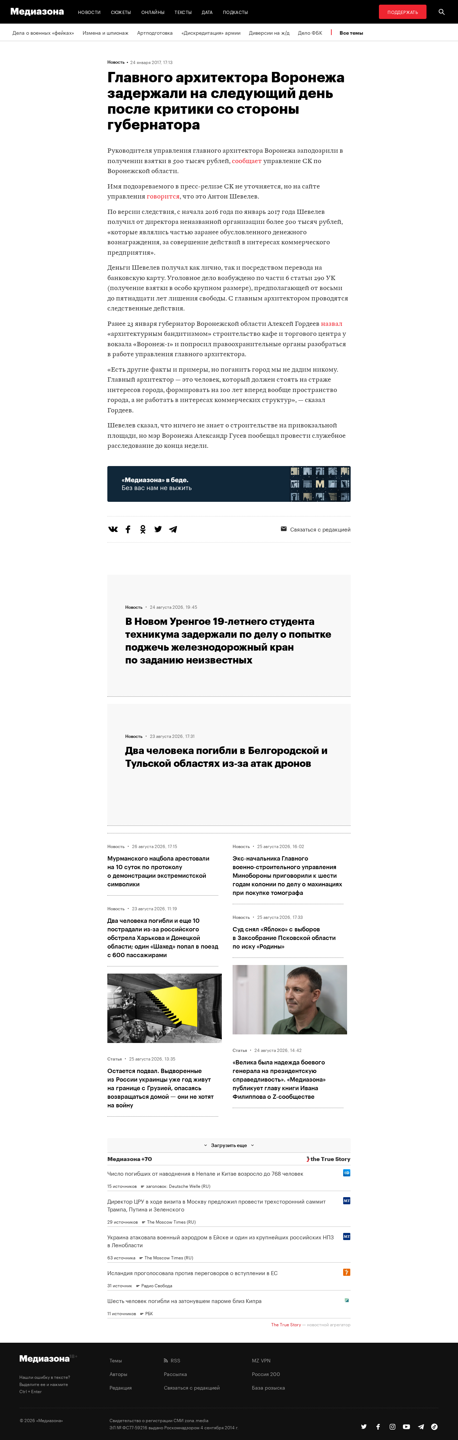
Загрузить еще (229, 1145)
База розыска (268, 1387)
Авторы (118, 1373)
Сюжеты (121, 11)
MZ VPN (261, 1360)
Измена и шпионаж (105, 32)
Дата (207, 11)
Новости (89, 11)
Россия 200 (266, 1373)
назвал (331, 324)
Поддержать (403, 11)
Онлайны (153, 11)
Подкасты (235, 11)
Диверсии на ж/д (269, 32)
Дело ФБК (310, 32)
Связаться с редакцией (320, 528)
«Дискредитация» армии (210, 32)
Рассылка (175, 1373)
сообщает (247, 161)
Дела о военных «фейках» (43, 32)
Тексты (183, 11)
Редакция (120, 1387)
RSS (174, 1360)
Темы (115, 1360)
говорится (163, 197)
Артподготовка (155, 32)
